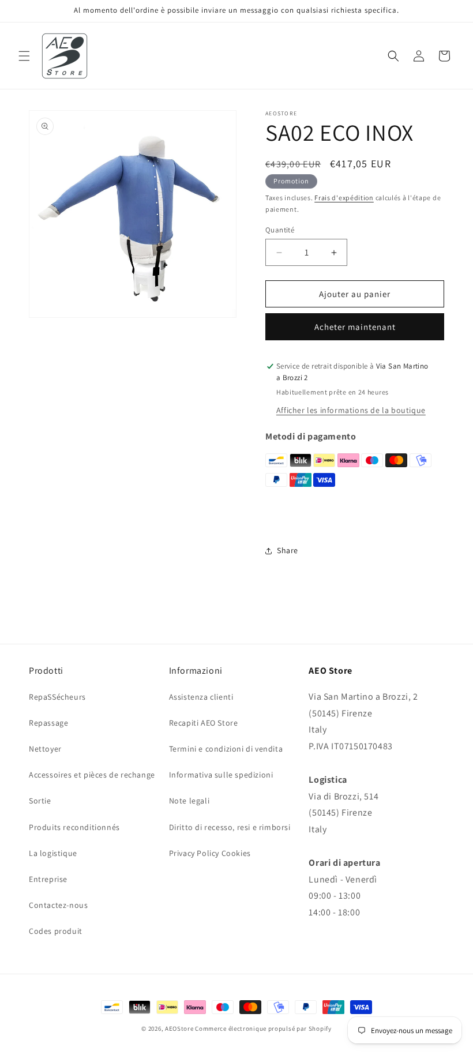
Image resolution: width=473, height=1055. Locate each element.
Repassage (48, 723)
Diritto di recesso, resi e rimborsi (230, 827)
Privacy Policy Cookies (210, 853)
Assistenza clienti (201, 697)
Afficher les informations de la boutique (351, 410)
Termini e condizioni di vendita (226, 749)
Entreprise (48, 879)
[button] (24, 56)
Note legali (189, 800)
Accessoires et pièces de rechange (92, 774)
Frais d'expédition (344, 197)
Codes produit (55, 931)
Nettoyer (45, 749)
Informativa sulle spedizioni (221, 774)
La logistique (53, 853)
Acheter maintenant (355, 326)
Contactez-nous (58, 905)
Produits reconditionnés (74, 827)
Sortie (40, 800)
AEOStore (179, 1028)
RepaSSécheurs (57, 697)
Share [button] (287, 550)
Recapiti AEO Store (203, 723)
